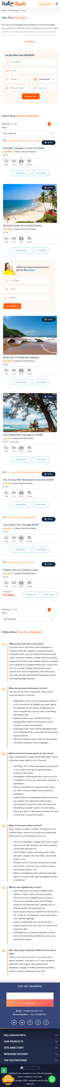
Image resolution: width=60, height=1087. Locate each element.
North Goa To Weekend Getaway (21, 357)
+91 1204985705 (38, 1014)
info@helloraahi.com (33, 1011)
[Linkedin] (22, 1022)
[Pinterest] (30, 1022)
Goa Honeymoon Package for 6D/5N (23, 434)
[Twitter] (14, 1022)
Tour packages (14, 10)
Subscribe (30, 1003)
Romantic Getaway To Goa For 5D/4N (23, 148)
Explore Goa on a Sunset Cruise (20, 570)
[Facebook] (46, 1022)
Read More (30, 41)
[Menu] (57, 3)
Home (4, 10)
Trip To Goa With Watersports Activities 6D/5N (28, 479)
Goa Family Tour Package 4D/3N (21, 524)
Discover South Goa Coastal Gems (22, 225)
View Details (41, 173)
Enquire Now (45, 4)
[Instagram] (38, 1022)
